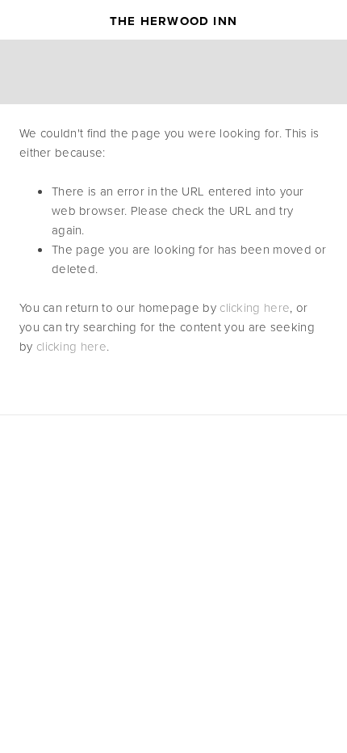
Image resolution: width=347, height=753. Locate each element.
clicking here (254, 307)
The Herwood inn (173, 21)
